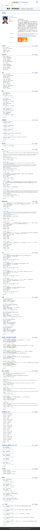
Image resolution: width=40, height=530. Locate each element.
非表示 (36, 54)
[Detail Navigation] (36, 2)
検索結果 (7, 5)
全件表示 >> (4, 117)
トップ (2, 5)
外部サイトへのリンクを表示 (9, 115)
